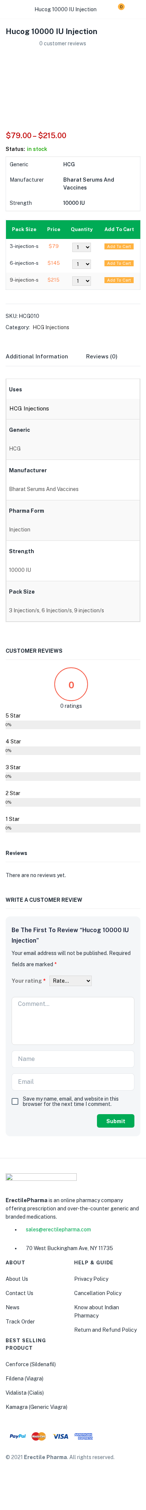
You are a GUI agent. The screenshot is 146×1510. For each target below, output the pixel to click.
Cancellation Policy (97, 1293)
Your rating (29, 981)
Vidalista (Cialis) (25, 1393)
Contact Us (19, 1293)
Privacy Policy (91, 1279)
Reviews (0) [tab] (102, 356)
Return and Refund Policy (105, 1330)
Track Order (20, 1322)
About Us (17, 1279)
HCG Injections (51, 327)
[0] (115, 9)
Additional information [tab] (37, 356)
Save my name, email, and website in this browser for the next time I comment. (71, 1101)
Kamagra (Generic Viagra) (36, 1407)
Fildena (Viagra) (24, 1379)
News (12, 1307)
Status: (15, 149)
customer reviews (62, 43)
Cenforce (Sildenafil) (31, 1364)
